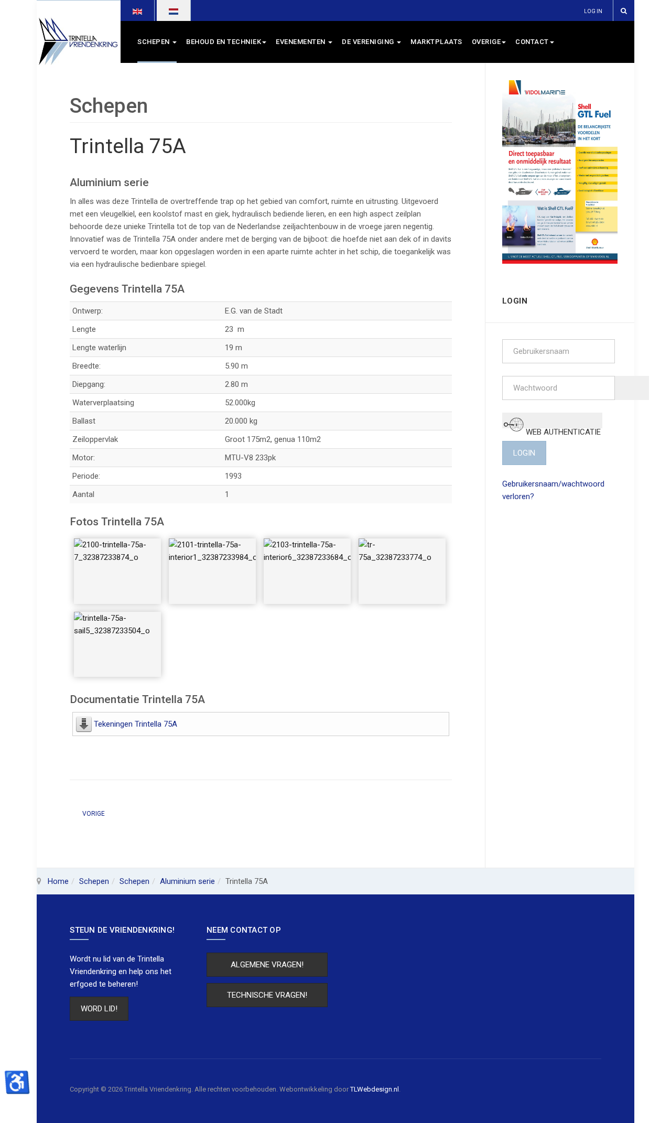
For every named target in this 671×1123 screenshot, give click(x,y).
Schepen (154, 42)
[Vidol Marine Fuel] (560, 171)
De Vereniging (369, 42)
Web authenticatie (562, 427)
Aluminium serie (187, 881)
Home (58, 881)
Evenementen (301, 42)
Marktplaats (436, 42)
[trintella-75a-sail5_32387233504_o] (117, 644)
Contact (532, 42)
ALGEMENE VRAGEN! (267, 964)
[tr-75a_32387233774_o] (402, 571)
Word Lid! (99, 1008)
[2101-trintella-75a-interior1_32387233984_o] (212, 571)
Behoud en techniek (223, 42)
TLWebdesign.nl (374, 1089)
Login (524, 453)
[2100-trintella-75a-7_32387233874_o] (117, 571)
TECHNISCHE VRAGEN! (267, 995)
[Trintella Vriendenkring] (79, 42)
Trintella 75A (128, 146)
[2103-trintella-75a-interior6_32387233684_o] (307, 571)
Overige (486, 42)
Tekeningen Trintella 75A (135, 724)
